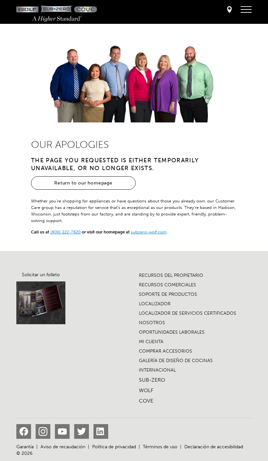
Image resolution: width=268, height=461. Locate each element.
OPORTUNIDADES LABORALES (172, 332)
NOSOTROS (152, 323)
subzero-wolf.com (149, 232)
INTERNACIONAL (157, 370)
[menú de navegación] (246, 9)
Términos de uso (160, 447)
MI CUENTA (151, 341)
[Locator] (229, 10)
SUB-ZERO (152, 380)
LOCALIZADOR (155, 304)
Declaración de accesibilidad (213, 447)
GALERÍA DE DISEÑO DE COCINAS (176, 360)
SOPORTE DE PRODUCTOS (168, 294)
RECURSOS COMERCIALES (167, 285)
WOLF (146, 390)
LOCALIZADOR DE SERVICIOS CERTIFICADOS (187, 313)
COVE (146, 401)
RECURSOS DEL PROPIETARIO (171, 275)
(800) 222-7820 (65, 232)
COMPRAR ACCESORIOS (165, 351)
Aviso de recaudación (63, 447)
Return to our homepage (83, 183)
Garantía (25, 447)
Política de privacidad (114, 447)
